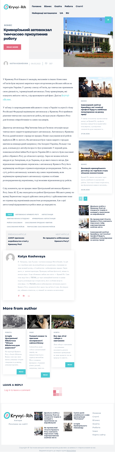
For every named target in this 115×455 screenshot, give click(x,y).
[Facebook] (19, 295)
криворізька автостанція (43, 219)
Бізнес (84, 101)
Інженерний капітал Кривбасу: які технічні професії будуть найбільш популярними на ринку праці (94, 109)
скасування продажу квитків (38, 223)
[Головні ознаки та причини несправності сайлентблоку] (38, 322)
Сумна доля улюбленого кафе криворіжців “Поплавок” (82, 416)
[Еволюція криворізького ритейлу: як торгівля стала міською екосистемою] (95, 151)
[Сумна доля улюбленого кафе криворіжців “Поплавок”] (68, 416)
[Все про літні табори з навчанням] (62, 322)
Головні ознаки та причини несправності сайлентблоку (38, 339)
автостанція (47, 214)
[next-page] (85, 199)
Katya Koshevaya (19, 63)
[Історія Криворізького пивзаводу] (68, 427)
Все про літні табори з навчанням (60, 338)
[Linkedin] (24, 295)
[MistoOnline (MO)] (29, 295)
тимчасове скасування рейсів (41, 227)
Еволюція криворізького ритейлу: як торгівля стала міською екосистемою (94, 170)
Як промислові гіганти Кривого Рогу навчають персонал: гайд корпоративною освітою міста (101, 223)
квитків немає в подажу (18, 219)
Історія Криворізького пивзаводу (80, 426)
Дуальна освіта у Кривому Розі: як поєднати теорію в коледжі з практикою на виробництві (100, 210)
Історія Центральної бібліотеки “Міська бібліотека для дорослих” (12, 342)
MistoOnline (71, 451)
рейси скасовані (14, 223)
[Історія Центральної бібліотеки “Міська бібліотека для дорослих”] (14, 322)
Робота (8, 332)
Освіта (56, 332)
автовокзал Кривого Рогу (27, 214)
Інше (31, 332)
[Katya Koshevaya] (6, 63)
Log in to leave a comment (17, 390)
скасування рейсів (15, 227)
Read (21, 372)
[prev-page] (81, 199)
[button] (101, 19)
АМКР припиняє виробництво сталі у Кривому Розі (18, 241)
